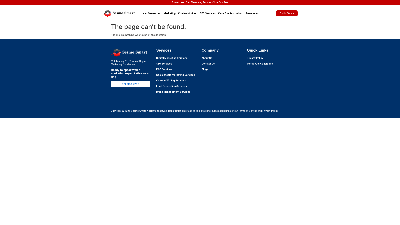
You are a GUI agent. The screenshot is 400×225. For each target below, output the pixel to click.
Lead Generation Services (171, 86)
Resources (252, 13)
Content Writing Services (171, 80)
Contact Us (208, 63)
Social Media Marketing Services (175, 74)
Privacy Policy (255, 58)
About (239, 13)
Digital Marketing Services (172, 58)
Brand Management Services (173, 91)
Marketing (170, 13)
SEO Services (208, 13)
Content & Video (187, 13)
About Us (207, 58)
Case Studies (226, 13)
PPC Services (164, 69)
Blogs (205, 69)
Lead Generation (151, 13)
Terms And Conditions (260, 63)
